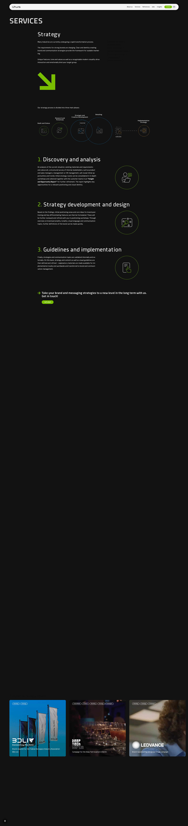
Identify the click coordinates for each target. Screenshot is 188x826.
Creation (85, 703)
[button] (174, 7)
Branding (16, 703)
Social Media (77, 703)
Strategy (24, 703)
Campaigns (109, 703)
